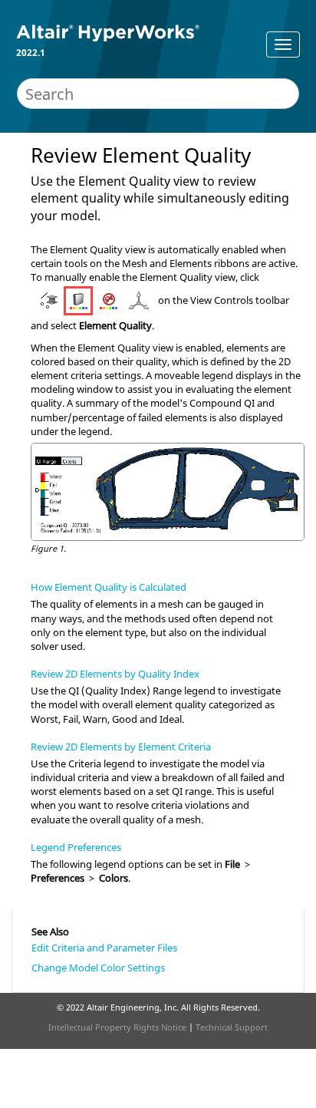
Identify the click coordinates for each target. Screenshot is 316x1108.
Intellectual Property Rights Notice (117, 1027)
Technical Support (232, 1027)
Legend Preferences (76, 847)
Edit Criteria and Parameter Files (104, 948)
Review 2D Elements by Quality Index (115, 674)
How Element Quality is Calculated (108, 587)
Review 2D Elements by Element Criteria (121, 747)
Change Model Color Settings (98, 967)
